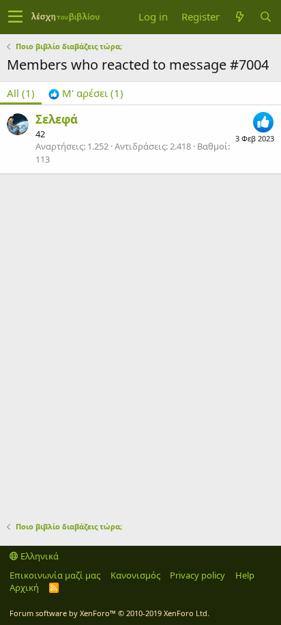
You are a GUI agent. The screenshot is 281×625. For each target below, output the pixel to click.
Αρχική (24, 587)
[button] (15, 17)
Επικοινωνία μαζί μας (55, 575)
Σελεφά (56, 119)
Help (244, 575)
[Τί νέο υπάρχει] (239, 16)
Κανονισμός (135, 575)
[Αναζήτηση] (265, 16)
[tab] (86, 93)
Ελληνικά (38, 556)
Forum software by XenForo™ (109, 613)
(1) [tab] (21, 93)
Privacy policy (197, 575)
